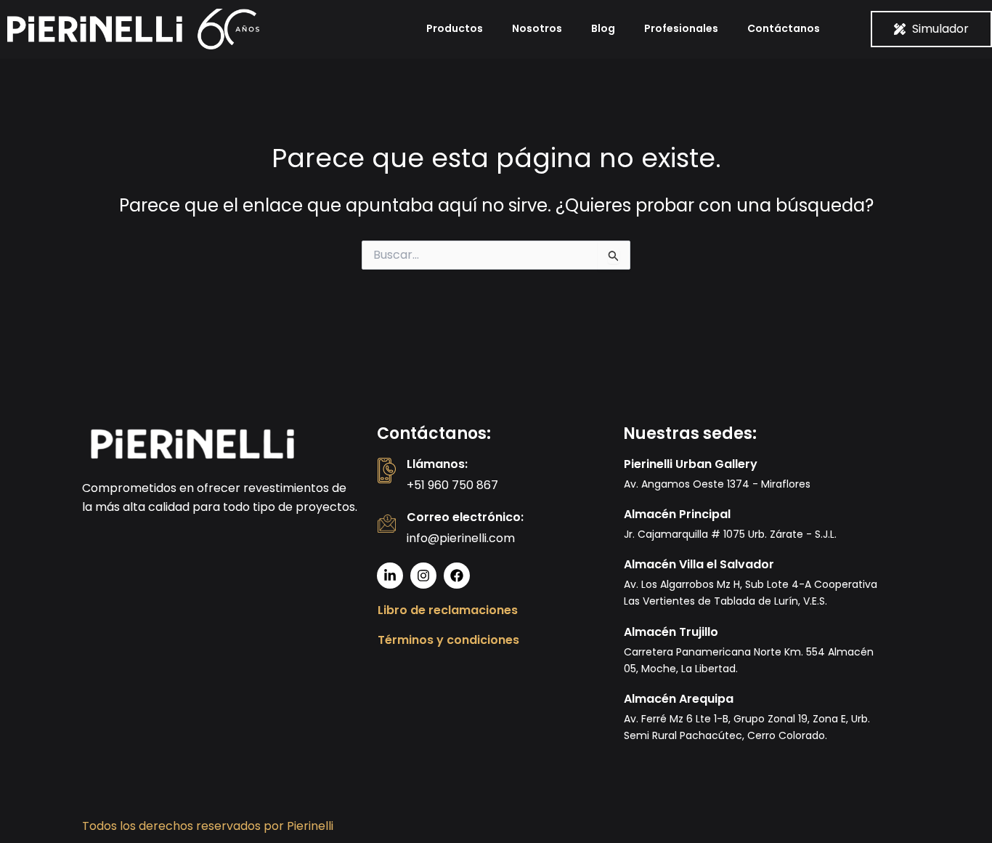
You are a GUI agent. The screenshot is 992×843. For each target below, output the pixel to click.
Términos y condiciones (448, 640)
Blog (603, 28)
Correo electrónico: (465, 517)
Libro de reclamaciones (448, 610)
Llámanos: (437, 464)
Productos (454, 28)
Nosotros (537, 28)
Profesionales (681, 28)
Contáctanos (783, 28)
